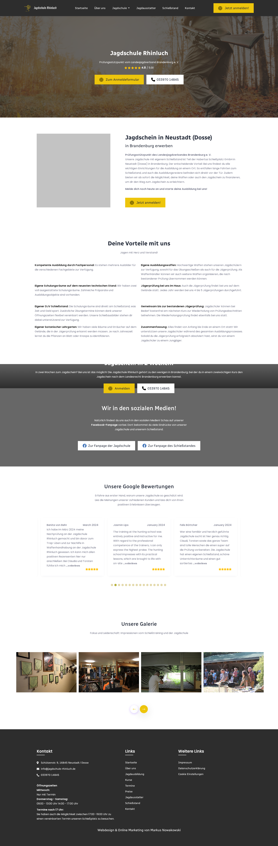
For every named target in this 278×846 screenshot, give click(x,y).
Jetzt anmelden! (237, 8)
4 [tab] (122, 585)
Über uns (100, 8)
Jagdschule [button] (119, 8)
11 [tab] (147, 585)
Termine (130, 785)
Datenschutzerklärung (191, 768)
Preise (129, 791)
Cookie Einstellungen (191, 774)
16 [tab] (165, 585)
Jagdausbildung (134, 774)
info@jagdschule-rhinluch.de (58, 768)
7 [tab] (133, 585)
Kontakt (190, 8)
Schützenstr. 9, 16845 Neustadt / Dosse (65, 762)
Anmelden (122, 388)
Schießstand (170, 8)
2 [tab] (115, 585)
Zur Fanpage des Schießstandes (171, 446)
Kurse (128, 779)
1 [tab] (112, 585)
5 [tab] (126, 585)
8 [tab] (137, 585)
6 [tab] (130, 585)
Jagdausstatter (146, 8)
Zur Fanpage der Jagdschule (109, 446)
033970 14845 (168, 79)
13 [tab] (154, 585)
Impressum (185, 762)
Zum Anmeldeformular (122, 79)
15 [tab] (161, 585)
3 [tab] (119, 585)
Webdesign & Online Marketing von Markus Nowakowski (139, 830)
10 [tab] (144, 585)
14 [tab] (158, 585)
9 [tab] (140, 585)
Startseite (81, 8)
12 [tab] (151, 585)
